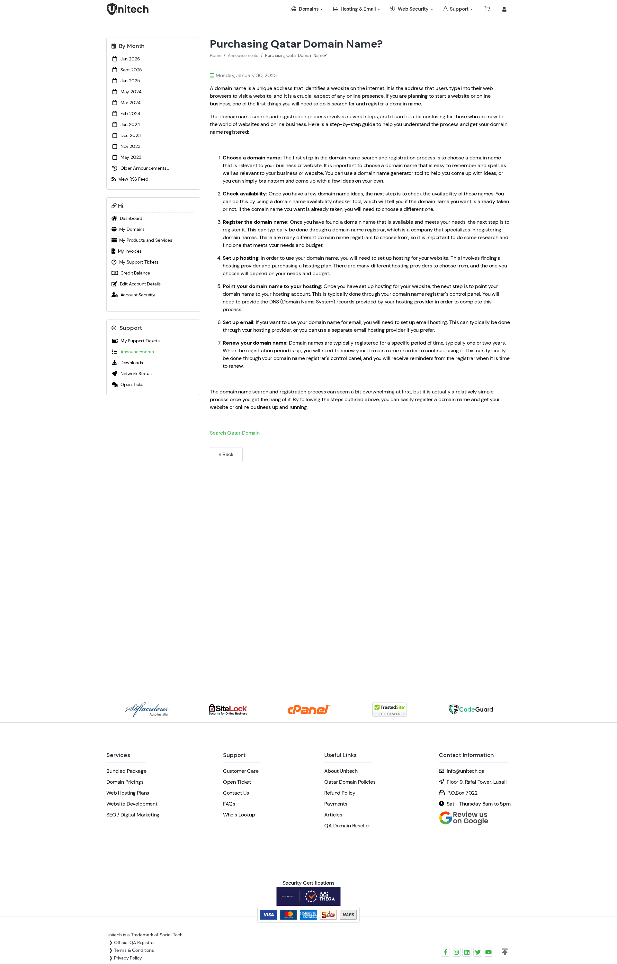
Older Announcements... (143, 168)
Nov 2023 (129, 146)
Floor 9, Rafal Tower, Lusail (477, 782)
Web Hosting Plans (127, 792)
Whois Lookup (239, 814)
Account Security (136, 295)
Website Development (131, 803)
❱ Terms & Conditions (131, 950)
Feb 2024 (129, 113)
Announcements (136, 352)
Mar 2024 (129, 102)
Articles (333, 814)
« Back (226, 454)
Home (215, 55)
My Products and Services (144, 240)
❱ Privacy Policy (125, 958)
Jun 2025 (129, 81)
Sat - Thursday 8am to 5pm (479, 803)
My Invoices (128, 251)
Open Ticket (131, 384)
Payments (335, 803)
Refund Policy (339, 792)
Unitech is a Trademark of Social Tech (144, 935)
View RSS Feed (132, 179)
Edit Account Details (139, 284)
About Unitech (341, 771)
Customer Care (241, 771)
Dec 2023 (129, 135)
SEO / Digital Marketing (132, 814)
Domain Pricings (125, 782)
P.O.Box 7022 (462, 792)
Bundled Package (126, 771)
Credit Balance (134, 273)
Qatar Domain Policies (350, 782)
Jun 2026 (129, 59)
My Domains (131, 229)
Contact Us (236, 792)
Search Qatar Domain (235, 432)
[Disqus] (360, 545)
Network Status (134, 373)
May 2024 (129, 92)
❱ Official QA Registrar (132, 942)
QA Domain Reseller (347, 825)
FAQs (229, 803)
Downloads (130, 362)
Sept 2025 (130, 70)
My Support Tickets (137, 262)
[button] (505, 952)
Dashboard (129, 218)
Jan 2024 (128, 124)
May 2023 (129, 157)
